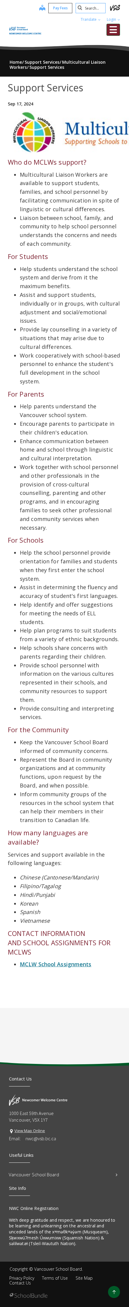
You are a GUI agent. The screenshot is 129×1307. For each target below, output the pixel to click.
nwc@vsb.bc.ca (41, 1138)
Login (112, 19)
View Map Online (29, 1130)
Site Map (84, 1278)
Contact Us (20, 1283)
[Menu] (113, 30)
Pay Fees (60, 8)
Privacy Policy (21, 1278)
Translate (89, 19)
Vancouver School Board (34, 1174)
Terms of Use (55, 1278)
